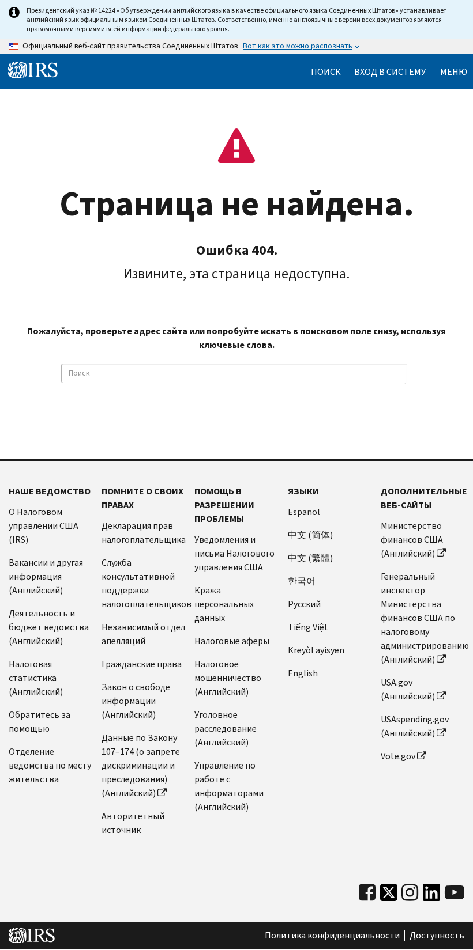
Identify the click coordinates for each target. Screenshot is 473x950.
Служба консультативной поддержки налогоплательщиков (143, 583)
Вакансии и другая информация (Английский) (46, 576)
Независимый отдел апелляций (143, 634)
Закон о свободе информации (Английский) (136, 701)
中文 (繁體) (310, 558)
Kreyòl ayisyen (316, 650)
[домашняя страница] (33, 70)
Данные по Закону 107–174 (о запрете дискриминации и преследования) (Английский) (141, 765)
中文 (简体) (310, 535)
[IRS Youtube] (454, 893)
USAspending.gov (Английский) (415, 726)
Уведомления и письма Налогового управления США (234, 553)
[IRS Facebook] (367, 893)
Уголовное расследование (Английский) (225, 728)
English (303, 673)
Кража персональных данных (224, 604)
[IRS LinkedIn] (431, 896)
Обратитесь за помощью (39, 722)
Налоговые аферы (231, 641)
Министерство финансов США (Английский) (412, 539)
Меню (453, 72)
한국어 (302, 581)
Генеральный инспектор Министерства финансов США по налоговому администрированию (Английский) (422, 617)
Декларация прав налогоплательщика (143, 533)
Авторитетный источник (133, 823)
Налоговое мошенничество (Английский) (227, 678)
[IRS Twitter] (388, 896)
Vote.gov (398, 756)
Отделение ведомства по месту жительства (50, 765)
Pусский (304, 604)
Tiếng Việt (308, 627)
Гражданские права (142, 664)
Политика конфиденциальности (332, 935)
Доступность (437, 935)
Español (304, 512)
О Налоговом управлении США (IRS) (43, 526)
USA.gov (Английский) (408, 689)
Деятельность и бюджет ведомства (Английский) (49, 627)
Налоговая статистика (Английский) (36, 678)
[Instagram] (409, 893)
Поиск (326, 72)
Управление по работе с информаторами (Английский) (229, 786)
